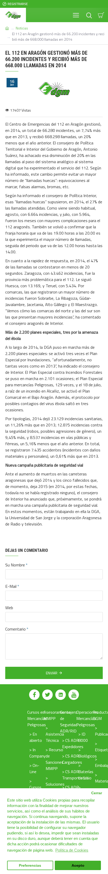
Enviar (51, 673)
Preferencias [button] (30, 865)
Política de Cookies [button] (71, 850)
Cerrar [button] (96, 793)
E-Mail (11, 586)
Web (9, 607)
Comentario (15, 629)
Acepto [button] (78, 865)
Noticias (22, 28)
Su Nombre (15, 565)
